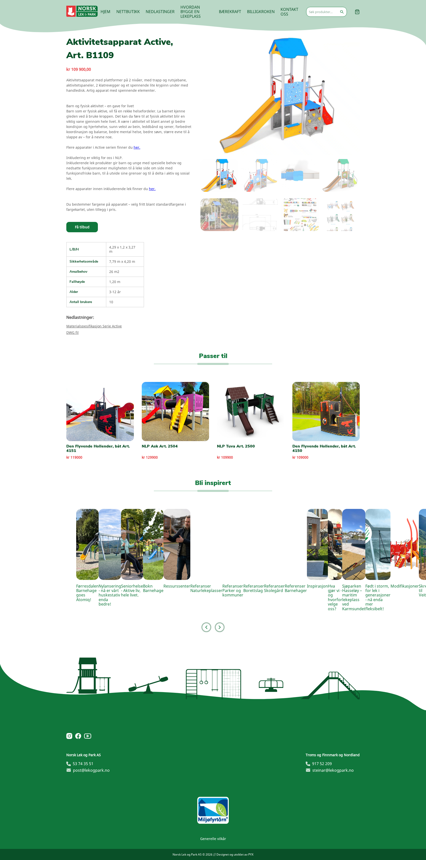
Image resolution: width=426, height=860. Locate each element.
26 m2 (114, 271)
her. (137, 147)
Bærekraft (230, 11)
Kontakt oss (289, 12)
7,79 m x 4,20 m (122, 261)
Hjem (105, 11)
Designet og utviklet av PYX (234, 854)
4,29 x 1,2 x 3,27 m (122, 249)
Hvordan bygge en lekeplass (190, 11)
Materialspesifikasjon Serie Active (94, 326)
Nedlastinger (160, 11)
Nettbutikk (128, 11)
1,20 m (114, 281)
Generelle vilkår (213, 838)
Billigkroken (261, 11)
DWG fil (72, 332)
